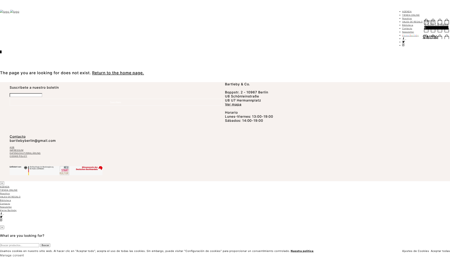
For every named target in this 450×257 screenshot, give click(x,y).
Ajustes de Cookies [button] (415, 251)
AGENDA (407, 11)
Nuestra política (302, 251)
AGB (12, 147)
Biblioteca (407, 25)
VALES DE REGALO (412, 21)
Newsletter (408, 32)
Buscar (45, 245)
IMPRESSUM (16, 150)
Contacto (407, 28)
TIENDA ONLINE (411, 15)
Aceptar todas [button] (440, 251)
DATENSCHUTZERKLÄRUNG (25, 153)
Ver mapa (233, 104)
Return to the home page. (118, 72)
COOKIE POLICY (18, 156)
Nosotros (407, 18)
